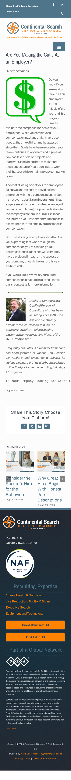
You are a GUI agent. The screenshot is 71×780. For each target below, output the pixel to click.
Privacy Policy (23, 758)
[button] (8, 479)
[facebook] (53, 5)
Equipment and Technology (24, 613)
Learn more (12, 11)
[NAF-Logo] (20, 550)
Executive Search (18, 607)
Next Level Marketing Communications (41, 754)
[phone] (62, 13)
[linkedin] (62, 5)
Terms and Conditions (44, 758)
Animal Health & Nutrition (23, 595)
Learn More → (12, 728)
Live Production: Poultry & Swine (28, 601)
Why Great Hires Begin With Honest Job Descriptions (49, 489)
